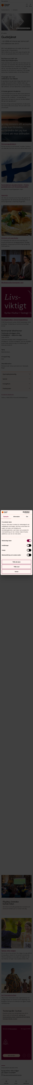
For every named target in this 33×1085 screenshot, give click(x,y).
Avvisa (16, 571)
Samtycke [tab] (6, 516)
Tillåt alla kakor (17, 562)
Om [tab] (27, 516)
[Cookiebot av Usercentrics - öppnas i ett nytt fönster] (24, 512)
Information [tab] (16, 516)
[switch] (29, 545)
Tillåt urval (16, 566)
